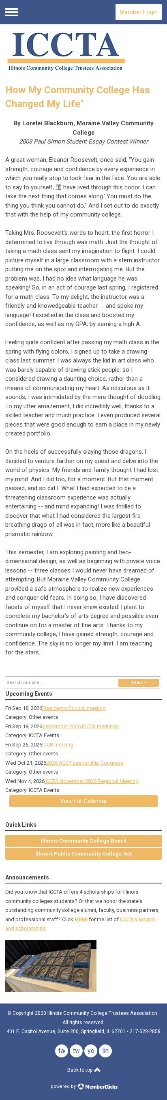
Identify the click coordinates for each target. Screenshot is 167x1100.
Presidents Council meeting (74, 708)
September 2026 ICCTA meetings (80, 726)
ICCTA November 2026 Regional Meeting (92, 781)
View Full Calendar (83, 801)
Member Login (139, 12)
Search (138, 682)
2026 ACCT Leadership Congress (84, 763)
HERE (81, 919)
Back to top (80, 1070)
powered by (64, 1086)
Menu (11, 12)
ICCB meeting (57, 745)
